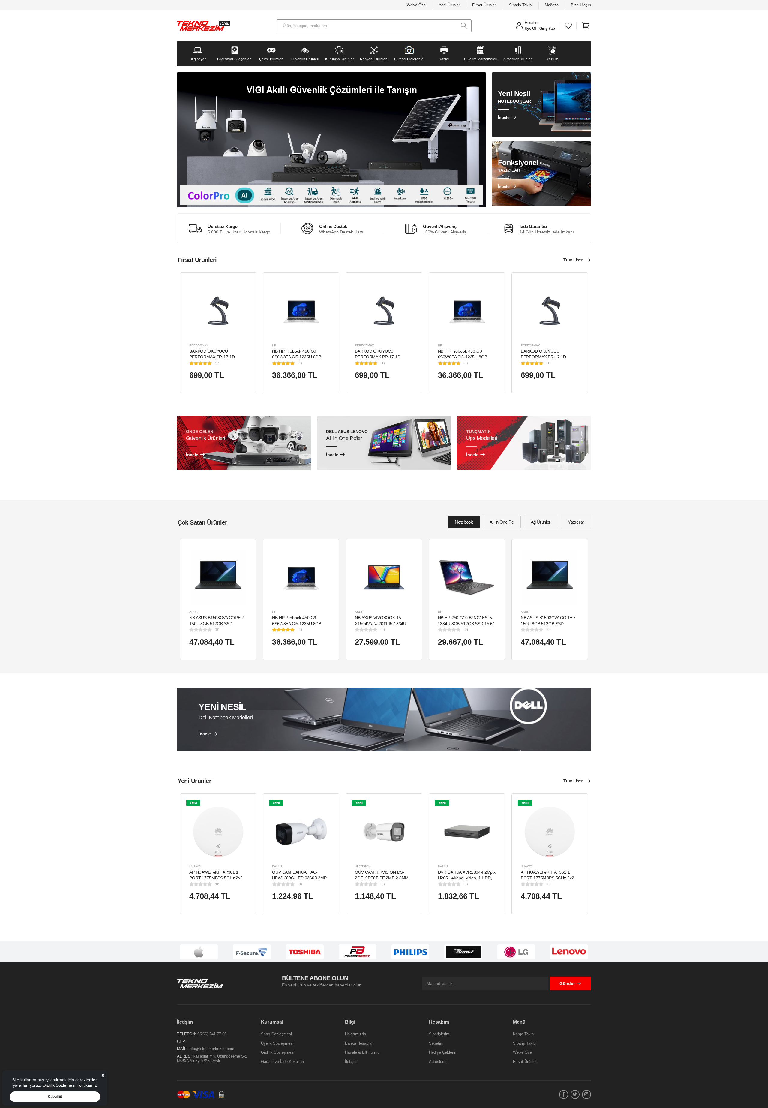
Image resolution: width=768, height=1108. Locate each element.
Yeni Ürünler (449, 5)
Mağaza (552, 5)
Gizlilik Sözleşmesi (277, 1052)
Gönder (567, 983)
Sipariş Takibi (520, 5)
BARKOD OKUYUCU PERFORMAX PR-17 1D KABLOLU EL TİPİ (212, 357)
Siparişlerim (439, 1034)
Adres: (184, 1056)
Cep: (181, 1041)
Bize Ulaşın (581, 5)
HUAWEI (195, 866)
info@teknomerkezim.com (211, 1048)
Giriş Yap (547, 28)
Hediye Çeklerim (443, 1052)
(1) (217, 363)
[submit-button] (464, 26)
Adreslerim (438, 1061)
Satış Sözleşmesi (276, 1034)
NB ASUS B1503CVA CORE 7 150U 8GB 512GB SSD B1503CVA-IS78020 (216, 623)
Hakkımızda (355, 1034)
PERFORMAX (198, 345)
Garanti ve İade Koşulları (282, 1061)
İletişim (351, 1061)
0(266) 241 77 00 (211, 1034)
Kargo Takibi (524, 1034)
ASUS (193, 611)
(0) (217, 629)
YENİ (193, 803)
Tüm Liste (573, 259)
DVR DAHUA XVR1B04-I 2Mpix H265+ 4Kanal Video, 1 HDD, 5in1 (467, 878)
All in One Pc (502, 522)
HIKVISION (362, 866)
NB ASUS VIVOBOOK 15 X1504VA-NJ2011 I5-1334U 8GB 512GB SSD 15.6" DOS (381, 623)
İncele (504, 117)
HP (274, 345)
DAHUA (277, 866)
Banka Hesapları (359, 1043)
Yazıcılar (576, 522)
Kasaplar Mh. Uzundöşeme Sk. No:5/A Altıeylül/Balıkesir (212, 1058)
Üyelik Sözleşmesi (277, 1043)
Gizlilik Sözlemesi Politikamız (70, 1085)
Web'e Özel (417, 5)
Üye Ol (530, 28)
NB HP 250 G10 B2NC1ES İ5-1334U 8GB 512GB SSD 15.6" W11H (466, 623)
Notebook (464, 522)
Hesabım (532, 23)
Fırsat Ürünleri (484, 5)
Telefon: (186, 1034)
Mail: (182, 1048)
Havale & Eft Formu (362, 1052)
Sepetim (436, 1043)
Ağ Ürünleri (541, 522)
